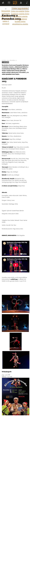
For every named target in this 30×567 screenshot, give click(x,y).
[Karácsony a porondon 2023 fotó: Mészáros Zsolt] (15, 323)
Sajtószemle (6, 13)
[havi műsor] (9, 3)
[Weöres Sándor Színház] (15, 3)
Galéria (5, 21)
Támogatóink (5, 11)
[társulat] (21, 3)
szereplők (6, 62)
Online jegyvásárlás (17, 11)
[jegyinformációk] (27, 3)
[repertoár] (3, 3)
